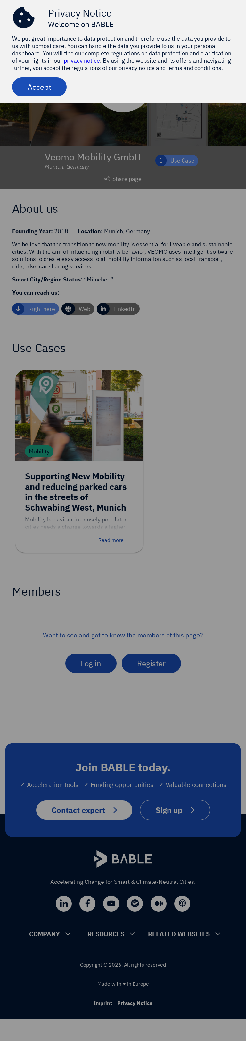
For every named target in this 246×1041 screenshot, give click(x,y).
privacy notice (82, 60)
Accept (39, 87)
